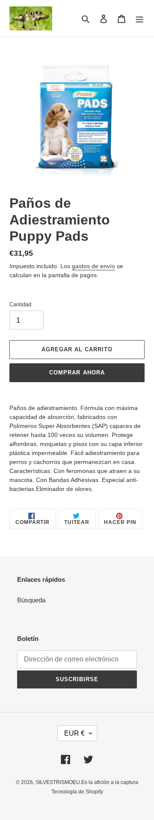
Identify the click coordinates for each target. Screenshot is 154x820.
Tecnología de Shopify (77, 792)
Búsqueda (31, 600)
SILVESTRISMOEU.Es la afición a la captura (87, 782)
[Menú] (139, 18)
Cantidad (20, 304)
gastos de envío (93, 266)
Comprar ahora (77, 372)
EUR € (74, 733)
